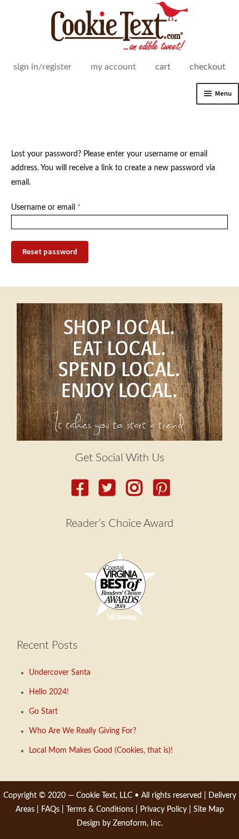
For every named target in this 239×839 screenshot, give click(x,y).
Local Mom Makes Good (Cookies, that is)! (101, 750)
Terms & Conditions (99, 809)
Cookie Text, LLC (104, 795)
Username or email (61, 207)
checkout (208, 66)
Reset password (49, 251)
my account (113, 66)
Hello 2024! (49, 692)
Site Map (208, 809)
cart (163, 66)
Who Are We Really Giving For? (82, 731)
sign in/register (42, 66)
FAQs (50, 809)
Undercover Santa (60, 673)
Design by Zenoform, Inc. (120, 823)
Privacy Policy (163, 809)
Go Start (43, 711)
